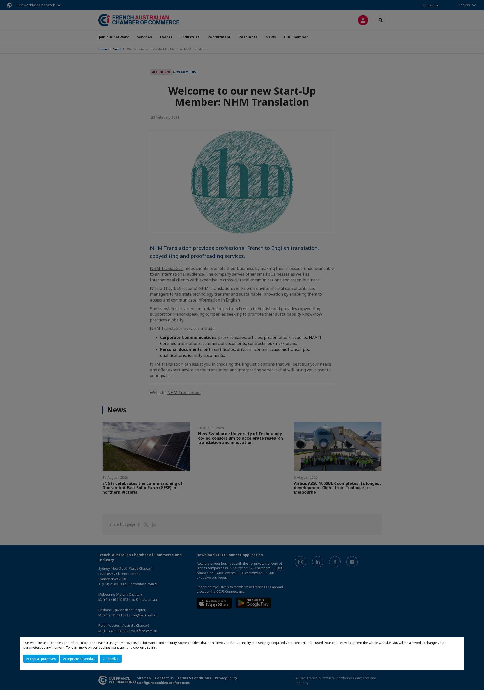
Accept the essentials (79, 658)
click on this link (145, 647)
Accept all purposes (41, 658)
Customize (111, 658)
